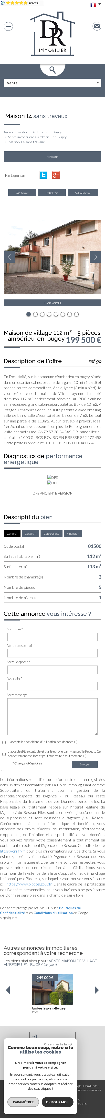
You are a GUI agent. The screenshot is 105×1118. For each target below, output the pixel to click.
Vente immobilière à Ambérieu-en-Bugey (37, 137)
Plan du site (90, 1086)
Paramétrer (23, 1102)
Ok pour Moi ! (57, 1102)
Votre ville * (14, 678)
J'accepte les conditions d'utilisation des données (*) (42, 742)
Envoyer (85, 764)
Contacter (22, 192)
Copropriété (51, 533)
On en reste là (55, 1044)
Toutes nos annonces (88, 1090)
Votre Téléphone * (18, 662)
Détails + (30, 533)
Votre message (17, 695)
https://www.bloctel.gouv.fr (29, 884)
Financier (73, 533)
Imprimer (52, 192)
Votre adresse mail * (20, 646)
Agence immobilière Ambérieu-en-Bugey (33, 132)
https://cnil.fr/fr (12, 851)
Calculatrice (82, 192)
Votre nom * (15, 629)
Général (12, 533)
